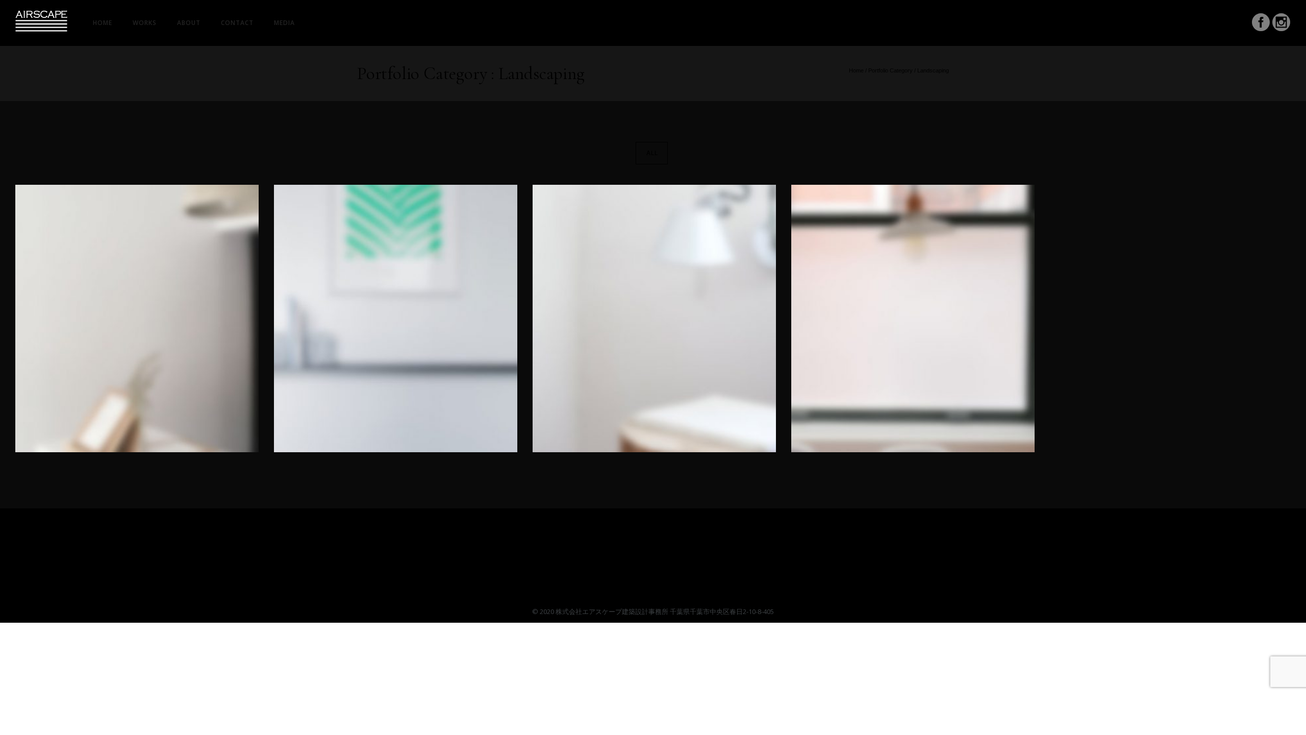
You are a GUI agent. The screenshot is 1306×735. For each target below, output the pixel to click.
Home (856, 70)
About (188, 22)
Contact (237, 22)
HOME (102, 22)
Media (284, 22)
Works (145, 22)
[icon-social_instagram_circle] (1281, 23)
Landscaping (933, 70)
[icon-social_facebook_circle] (1261, 23)
